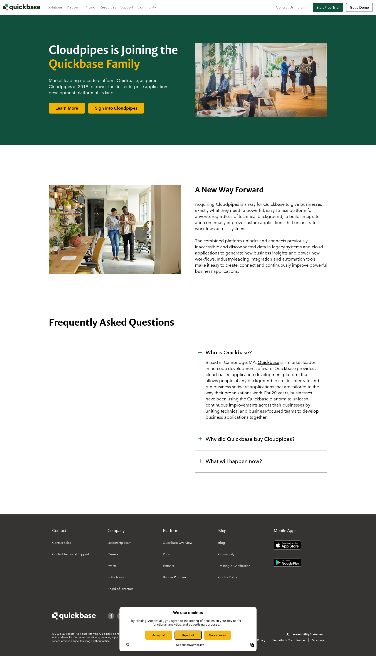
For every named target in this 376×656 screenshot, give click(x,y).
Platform (73, 7)
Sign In (303, 7)
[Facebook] (111, 616)
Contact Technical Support (70, 554)
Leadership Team (119, 543)
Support (126, 7)
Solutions (55, 7)
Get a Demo (359, 7)
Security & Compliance (288, 640)
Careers (112, 554)
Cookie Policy (228, 577)
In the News (115, 577)
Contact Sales (61, 543)
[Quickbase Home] (74, 616)
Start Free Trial (327, 7)
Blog (221, 543)
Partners (168, 566)
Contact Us (284, 7)
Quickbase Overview (177, 543)
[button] (261, 385)
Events (111, 566)
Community (147, 7)
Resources (108, 7)
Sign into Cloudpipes (116, 108)
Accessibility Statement (308, 634)
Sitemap (318, 640)
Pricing (90, 7)
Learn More (66, 108)
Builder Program (174, 577)
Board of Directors (120, 589)
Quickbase (268, 362)
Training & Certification (234, 566)
